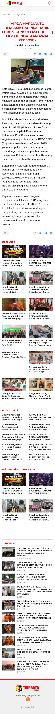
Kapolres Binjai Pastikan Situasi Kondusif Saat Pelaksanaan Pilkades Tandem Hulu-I (13, 289)
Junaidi (19, 45)
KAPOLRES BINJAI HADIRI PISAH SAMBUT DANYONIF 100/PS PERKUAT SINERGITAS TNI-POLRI (40, 263)
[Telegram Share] (46, 54)
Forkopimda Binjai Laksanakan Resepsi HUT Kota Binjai (39, 369)
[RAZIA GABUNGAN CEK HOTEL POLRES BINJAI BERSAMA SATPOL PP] (8, 653)
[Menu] (4, 3)
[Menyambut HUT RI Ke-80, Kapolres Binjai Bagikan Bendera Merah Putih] (41, 331)
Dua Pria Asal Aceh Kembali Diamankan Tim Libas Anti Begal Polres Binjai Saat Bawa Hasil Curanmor (13, 263)
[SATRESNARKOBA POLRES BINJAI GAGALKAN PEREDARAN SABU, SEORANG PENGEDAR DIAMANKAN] (8, 617)
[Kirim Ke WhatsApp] (51, 54)
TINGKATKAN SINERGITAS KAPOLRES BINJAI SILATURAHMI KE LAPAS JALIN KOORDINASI (34, 565)
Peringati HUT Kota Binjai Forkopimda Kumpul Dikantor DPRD (13, 396)
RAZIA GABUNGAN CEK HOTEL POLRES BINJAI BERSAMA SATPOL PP (33, 652)
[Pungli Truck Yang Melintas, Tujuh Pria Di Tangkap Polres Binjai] (41, 384)
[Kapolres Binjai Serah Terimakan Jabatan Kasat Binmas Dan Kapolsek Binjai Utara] (41, 278)
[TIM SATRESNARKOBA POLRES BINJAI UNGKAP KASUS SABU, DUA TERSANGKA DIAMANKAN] (8, 641)
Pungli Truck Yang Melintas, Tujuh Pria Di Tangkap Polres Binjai (40, 396)
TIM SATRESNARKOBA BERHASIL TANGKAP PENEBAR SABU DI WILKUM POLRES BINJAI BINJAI (33, 627)
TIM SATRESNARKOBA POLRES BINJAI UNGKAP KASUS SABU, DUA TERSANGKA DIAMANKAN (34, 640)
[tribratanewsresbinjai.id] (14, 3)
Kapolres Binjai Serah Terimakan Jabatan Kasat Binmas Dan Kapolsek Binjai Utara (39, 289)
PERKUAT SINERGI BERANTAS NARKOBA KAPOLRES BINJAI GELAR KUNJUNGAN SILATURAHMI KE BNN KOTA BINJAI (34, 590)
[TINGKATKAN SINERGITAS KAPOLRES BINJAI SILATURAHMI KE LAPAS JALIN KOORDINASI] (8, 566)
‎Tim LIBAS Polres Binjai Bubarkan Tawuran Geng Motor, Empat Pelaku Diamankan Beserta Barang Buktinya (35, 552)
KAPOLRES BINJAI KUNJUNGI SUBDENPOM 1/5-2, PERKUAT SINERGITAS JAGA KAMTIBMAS (32, 577)
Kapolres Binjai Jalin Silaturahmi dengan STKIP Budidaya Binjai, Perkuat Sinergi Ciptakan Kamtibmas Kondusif (33, 665)
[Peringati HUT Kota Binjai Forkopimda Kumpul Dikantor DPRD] (14, 384)
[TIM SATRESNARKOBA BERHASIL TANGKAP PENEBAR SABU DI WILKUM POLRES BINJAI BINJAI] (8, 629)
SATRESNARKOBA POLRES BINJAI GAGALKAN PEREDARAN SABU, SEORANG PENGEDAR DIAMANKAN (34, 615)
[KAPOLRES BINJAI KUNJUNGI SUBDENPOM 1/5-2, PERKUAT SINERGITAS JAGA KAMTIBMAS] (8, 579)
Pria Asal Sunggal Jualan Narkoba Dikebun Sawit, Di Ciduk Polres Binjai (13, 354)
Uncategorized (32, 45)
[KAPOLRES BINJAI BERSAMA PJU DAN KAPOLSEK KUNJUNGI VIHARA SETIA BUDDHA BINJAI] (41, 304)
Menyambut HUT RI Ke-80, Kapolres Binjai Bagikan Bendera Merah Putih (41, 342)
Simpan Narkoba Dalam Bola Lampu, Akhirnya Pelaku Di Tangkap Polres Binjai (13, 316)
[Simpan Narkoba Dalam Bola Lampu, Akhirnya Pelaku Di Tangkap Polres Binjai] (14, 304)
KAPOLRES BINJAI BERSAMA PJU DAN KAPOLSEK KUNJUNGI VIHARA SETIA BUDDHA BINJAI (40, 316)
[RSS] (28, 699)
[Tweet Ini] (40, 54)
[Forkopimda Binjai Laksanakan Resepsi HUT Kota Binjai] (41, 357)
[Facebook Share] (35, 54)
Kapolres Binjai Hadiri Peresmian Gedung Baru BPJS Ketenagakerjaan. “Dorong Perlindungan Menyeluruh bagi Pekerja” (13, 342)
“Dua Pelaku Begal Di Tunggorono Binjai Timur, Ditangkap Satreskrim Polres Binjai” (34, 603)
